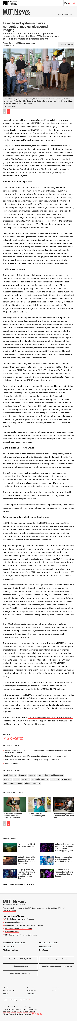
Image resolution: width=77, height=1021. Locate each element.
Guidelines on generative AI (20, 973)
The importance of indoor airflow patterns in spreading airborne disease (64, 873)
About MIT (31, 994)
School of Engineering (14, 922)
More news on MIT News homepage (17, 884)
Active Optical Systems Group (38, 156)
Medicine (25, 779)
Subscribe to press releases (57, 959)
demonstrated (25, 523)
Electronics (55, 779)
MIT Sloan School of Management (18, 929)
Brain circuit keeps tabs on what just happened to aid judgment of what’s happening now (64, 847)
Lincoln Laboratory (12, 763)
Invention (7, 779)
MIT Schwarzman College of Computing (21, 935)
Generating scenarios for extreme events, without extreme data (63, 859)
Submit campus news (20, 966)
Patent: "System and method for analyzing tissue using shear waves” (32, 760)
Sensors (22, 775)
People (19, 1012)
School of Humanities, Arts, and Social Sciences (24, 925)
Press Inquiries (45, 946)
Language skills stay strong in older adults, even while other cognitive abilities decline (26, 874)
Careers (25, 1012)
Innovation (55, 988)
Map (8, 1012)
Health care (66, 779)
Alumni (5, 994)
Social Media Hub (25, 1014)
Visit (4, 1012)
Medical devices (10, 775)
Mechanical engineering (13, 783)
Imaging (32, 775)
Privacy (5, 1014)
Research (30, 988)
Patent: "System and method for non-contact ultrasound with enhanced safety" (36, 756)
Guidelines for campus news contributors (57, 966)
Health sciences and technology (50, 775)
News (54, 991)
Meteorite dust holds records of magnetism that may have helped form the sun (26, 860)
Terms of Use (8, 946)
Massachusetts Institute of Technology (17, 1007)
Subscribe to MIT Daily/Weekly (20, 959)
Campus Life (31, 991)
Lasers (16, 779)
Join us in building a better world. (16, 1000)
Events (13, 1012)
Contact (32, 1012)
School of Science (12, 932)
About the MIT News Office (14, 943)
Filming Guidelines (10, 950)
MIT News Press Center (48, 943)
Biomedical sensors (40, 779)
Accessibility (13, 1014)
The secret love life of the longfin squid (26, 845)
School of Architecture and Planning (19, 919)
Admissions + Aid (9, 991)
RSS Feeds (43, 950)
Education (6, 988)
